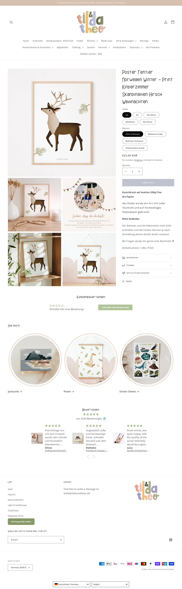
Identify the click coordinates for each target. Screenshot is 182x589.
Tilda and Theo (153, 569)
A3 (137, 114)
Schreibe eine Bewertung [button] (115, 307)
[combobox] (71, 584)
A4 (127, 114)
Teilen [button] (129, 281)
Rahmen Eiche (155, 134)
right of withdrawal (17, 505)
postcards (13, 391)
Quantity (126, 165)
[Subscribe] (60, 539)
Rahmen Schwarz (134, 141)
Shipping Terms (15, 515)
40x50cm (130, 121)
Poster (67, 391)
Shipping (138, 160)
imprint (11, 494)
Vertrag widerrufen (21, 521)
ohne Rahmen (133, 134)
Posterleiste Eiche (135, 147)
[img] (91, 414)
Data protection (15, 499)
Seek (10, 489)
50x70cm (147, 121)
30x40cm (151, 114)
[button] (11, 22)
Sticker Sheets (127, 391)
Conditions (13, 510)
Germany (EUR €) (18, 567)
